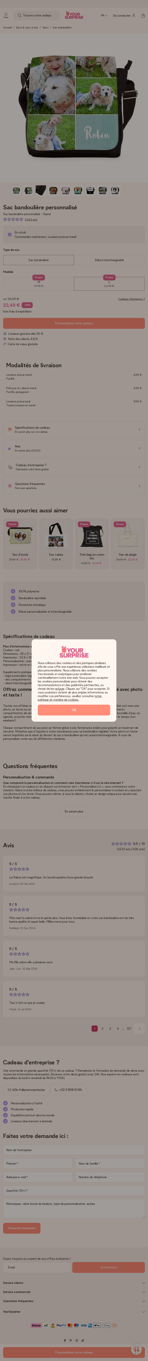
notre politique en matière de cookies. (70, 698)
